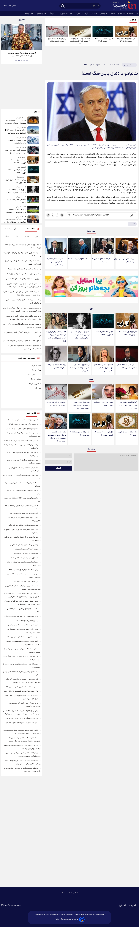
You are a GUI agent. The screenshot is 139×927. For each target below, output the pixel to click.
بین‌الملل (103, 13)
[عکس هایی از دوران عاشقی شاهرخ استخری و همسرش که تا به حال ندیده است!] (56, 421)
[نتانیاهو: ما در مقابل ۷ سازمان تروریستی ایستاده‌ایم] (56, 246)
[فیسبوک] (57, 215)
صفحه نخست (132, 13)
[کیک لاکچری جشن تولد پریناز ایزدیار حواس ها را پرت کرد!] (127, 391)
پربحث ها (8, 228)
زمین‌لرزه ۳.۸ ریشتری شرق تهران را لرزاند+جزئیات (57, 40)
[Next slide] (39, 37)
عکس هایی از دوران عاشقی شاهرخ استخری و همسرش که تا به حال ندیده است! (57, 437)
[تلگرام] (52, 215)
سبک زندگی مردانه (34, 374)
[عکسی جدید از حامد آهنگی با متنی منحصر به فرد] (127, 354)
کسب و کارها (29, 13)
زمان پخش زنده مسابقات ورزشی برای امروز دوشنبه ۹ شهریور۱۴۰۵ (16, 211)
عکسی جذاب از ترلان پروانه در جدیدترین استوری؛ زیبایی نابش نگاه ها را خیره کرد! (56, 336)
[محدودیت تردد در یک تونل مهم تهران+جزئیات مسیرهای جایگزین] (33, 120)
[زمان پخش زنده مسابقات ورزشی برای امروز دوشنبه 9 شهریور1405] (33, 210)
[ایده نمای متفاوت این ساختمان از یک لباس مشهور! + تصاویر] (21, 37)
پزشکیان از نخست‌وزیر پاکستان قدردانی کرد (23, 545)
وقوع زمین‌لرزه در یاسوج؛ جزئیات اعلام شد (17, 142)
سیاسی (112, 13)
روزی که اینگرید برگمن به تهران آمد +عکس (57, 366)
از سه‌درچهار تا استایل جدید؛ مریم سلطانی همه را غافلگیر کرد (79, 367)
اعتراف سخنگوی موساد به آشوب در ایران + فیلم (22, 637)
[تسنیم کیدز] (91, 287)
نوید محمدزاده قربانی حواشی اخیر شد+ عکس (21, 340)
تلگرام (125, 905)
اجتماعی (94, 13)
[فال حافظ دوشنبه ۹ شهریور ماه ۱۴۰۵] (127, 421)
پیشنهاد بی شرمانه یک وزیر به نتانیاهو (124, 260)
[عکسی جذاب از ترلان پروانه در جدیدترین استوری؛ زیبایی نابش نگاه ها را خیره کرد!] (56, 321)
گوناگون (133, 20)
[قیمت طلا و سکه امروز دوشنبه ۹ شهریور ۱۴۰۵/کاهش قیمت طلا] (80, 31)
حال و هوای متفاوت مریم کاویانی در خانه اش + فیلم (21, 691)
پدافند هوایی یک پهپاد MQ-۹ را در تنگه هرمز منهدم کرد (15, 132)
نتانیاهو (132, 224)
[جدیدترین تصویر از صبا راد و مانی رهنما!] (103, 391)
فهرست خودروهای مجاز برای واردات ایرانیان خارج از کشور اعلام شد (15, 151)
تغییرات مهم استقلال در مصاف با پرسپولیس (23, 625)
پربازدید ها (31, 228)
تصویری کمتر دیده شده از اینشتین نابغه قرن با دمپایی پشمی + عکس (80, 334)
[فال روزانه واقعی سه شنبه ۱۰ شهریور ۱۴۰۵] (103, 31)
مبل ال (38, 388)
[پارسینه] (123, 5)
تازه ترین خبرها (35, 383)
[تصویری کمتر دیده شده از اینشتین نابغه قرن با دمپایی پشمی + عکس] (79, 321)
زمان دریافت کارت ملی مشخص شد (26, 549)
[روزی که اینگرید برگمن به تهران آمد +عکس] (56, 354)
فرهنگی (85, 13)
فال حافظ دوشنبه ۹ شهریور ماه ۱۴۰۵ (127, 434)
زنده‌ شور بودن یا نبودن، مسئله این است (24, 558)
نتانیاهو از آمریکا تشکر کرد (77, 258)
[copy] (131, 215)
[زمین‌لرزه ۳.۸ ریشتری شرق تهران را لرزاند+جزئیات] (57, 31)
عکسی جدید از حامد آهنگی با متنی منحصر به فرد (127, 366)
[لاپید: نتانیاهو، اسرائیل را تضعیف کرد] (103, 246)
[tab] (27, 60)
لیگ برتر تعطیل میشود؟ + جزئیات (16, 201)
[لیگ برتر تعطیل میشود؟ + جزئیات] (33, 200)
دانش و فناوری (66, 13)
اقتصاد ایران (36, 366)
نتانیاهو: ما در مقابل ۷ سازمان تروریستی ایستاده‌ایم (55, 261)
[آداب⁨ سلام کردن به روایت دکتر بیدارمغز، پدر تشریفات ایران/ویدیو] (33, 219)
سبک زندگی (53, 13)
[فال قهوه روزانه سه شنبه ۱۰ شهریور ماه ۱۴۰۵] (126, 31)
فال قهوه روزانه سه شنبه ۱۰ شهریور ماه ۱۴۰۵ (125, 40)
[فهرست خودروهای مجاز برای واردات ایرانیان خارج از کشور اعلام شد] (33, 150)
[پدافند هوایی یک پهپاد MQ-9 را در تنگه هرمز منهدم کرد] (33, 130)
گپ (134, 905)
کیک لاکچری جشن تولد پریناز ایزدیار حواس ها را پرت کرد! (128, 405)
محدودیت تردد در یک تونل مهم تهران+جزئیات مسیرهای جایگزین (16, 122)
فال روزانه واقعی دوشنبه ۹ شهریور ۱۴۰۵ (79, 434)
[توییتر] (48, 215)
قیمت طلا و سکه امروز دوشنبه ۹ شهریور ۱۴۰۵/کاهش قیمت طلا (80, 41)
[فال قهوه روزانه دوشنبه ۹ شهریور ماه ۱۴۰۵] (103, 421)
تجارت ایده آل (35, 379)
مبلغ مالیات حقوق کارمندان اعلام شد (26, 581)
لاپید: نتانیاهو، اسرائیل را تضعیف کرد (101, 260)
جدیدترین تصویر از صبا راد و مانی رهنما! (103, 404)
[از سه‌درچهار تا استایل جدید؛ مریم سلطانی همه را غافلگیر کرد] (79, 354)
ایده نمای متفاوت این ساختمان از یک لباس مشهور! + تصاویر (20, 54)
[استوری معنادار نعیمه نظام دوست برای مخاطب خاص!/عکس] (103, 354)
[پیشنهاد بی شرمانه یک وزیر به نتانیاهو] (127, 246)
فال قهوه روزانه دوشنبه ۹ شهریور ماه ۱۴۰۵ (104, 434)
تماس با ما (12, 5)
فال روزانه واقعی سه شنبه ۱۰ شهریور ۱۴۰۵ (103, 40)
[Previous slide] (4, 37)
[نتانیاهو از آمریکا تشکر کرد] (79, 246)
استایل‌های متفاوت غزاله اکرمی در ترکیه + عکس (22, 428)
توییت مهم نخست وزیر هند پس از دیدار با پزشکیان (21, 616)
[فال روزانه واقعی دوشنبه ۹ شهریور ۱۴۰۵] (79, 421)
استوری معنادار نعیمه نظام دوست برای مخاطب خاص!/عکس (103, 367)
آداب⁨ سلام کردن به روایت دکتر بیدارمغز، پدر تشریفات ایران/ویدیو (15, 221)
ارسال (58, 468)
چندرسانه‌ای (41, 13)
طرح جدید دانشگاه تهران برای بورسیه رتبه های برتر (21, 718)
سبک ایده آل (36, 370)
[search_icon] (63, 6)
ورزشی (77, 13)
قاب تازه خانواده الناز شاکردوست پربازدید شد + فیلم (21, 440)
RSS (5, 5)
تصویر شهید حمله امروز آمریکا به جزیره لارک (22, 273)
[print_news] (62, 215)
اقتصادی (121, 13)
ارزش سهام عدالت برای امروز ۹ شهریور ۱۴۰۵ (16, 181)
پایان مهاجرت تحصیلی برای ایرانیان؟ (26, 553)
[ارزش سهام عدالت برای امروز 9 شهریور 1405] (33, 180)
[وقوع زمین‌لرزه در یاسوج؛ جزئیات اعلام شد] (33, 140)
